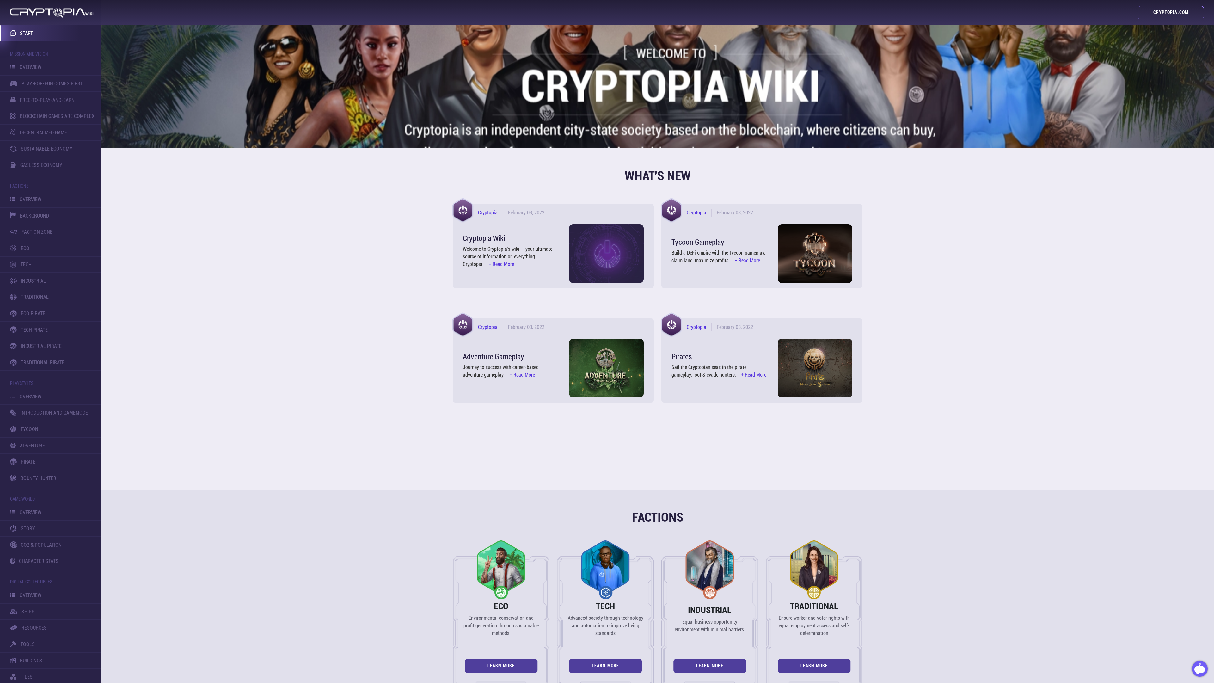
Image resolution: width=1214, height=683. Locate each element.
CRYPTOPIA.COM (1170, 12)
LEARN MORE (501, 665)
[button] (52, 13)
